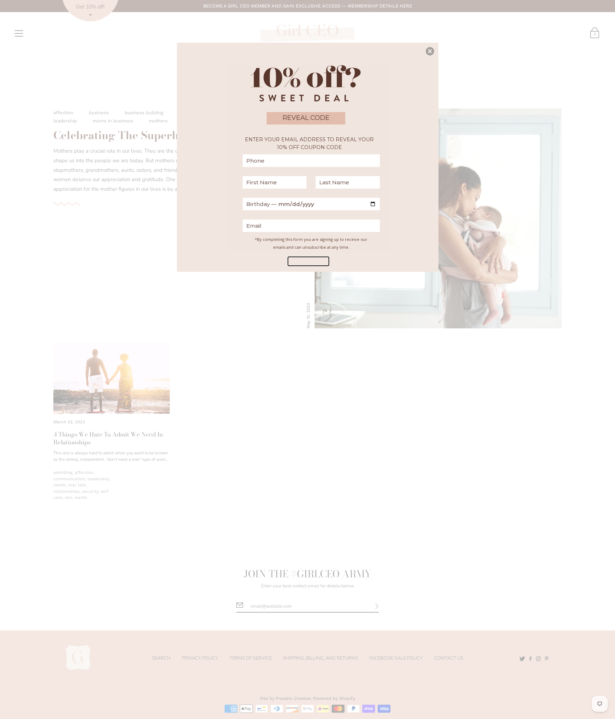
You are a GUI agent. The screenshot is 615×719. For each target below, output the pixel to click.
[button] (430, 51)
